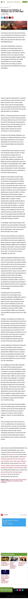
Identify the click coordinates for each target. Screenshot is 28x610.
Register (10, 523)
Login (5, 523)
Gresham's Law (9, 481)
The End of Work (18, 467)
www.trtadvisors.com (12, 454)
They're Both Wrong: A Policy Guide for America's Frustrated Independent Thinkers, (14, 465)
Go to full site (23, 596)
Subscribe (25, 1)
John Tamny (5, 13)
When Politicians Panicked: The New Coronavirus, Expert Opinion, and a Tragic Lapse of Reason (13, 459)
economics (3, 482)
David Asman (19, 479)
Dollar (21, 481)
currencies (16, 481)
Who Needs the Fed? (9, 472)
